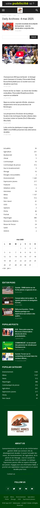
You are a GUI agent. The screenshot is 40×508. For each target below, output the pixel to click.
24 (30, 261)
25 (35, 261)
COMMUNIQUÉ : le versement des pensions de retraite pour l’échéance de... (26, 345)
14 (16, 257)
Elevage (6, 171)
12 (5, 257)
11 (35, 252)
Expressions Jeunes (10, 181)
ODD (5, 204)
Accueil (6, 497)
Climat (6, 158)
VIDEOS (6, 231)
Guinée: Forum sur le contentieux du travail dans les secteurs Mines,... (26, 356)
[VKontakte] (26, 489)
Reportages (8, 218)
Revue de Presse (10, 224)
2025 (9, 15)
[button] (37, 10)
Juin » (9, 268)
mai (14, 15)
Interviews (7, 191)
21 (16, 261)
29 (21, 265)
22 (21, 261)
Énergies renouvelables (12, 175)
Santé (6, 228)
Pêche (6, 211)
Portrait (6, 214)
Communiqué (8, 161)
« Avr (4, 268)
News (6, 198)
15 (21, 257)
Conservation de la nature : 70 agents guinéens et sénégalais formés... (26, 300)
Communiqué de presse (12, 165)
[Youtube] (32, 489)
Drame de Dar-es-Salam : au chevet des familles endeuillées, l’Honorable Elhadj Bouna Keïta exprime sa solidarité (20, 93)
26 (5, 265)
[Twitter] (14, 489)
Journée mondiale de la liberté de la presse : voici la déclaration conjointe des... (26, 26)
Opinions (7, 208)
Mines (6, 195)
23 (25, 261)
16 (25, 257)
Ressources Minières (11, 221)
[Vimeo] (20, 489)
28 (16, 265)
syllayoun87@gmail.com (24, 474)
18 (35, 257)
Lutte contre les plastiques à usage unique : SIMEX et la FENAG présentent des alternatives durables (20, 130)
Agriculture (7, 152)
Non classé (8, 201)
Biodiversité (8, 155)
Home (4, 15)
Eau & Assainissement (12, 168)
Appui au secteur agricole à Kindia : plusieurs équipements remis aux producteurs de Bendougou (19, 104)
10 (30, 252)
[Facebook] (8, 489)
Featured (7, 185)
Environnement (9, 178)
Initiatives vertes (9, 188)
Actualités (7, 148)
